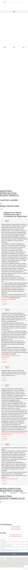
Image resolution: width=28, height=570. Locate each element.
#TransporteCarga (6, 299)
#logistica (13, 299)
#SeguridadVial (5, 297)
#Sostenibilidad (5, 357)
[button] (14, 12)
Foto (5, 301)
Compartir (4, 304)
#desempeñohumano (15, 355)
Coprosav (7, 220)
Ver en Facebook (4, 303)
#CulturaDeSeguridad (19, 432)
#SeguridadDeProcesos (7, 432)
